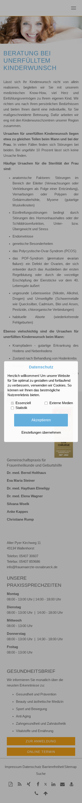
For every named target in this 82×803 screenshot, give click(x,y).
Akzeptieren (41, 420)
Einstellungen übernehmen (41, 432)
